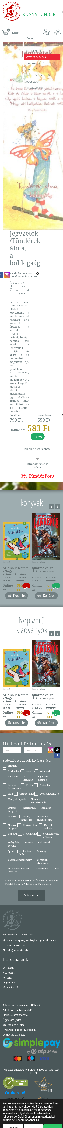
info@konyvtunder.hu (19, 950)
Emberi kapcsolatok (14, 786)
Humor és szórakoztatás (38, 801)
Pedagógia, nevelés (14, 844)
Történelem (42, 868)
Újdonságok (33, 51)
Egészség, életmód (43, 778)
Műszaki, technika (49, 826)
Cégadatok (9, 982)
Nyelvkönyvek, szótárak (51, 835)
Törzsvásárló (34, 88)
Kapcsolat (32, 81)
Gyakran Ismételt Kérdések (19, 1029)
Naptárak (13, 833)
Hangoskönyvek (17, 799)
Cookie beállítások (14, 1034)
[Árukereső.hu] (16, 1083)
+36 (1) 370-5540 (16, 945)
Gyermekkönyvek (49, 793)
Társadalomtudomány (20, 859)
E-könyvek (28, 778)
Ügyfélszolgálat (12, 1020)
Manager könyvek (13, 826)
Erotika (30, 785)
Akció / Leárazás (35, 57)
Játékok (12, 816)
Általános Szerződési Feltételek (21, 1005)
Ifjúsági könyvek (12, 809)
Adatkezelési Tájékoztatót (37, 883)
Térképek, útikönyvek (43, 861)
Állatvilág (13, 776)
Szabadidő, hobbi (25, 853)
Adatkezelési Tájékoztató (17, 1010)
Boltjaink (8, 967)
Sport (11, 851)
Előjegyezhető (35, 63)
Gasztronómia (26, 793)
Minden (12, 765)
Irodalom (46, 807)
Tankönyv (42, 851)
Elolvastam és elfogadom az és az (31, 882)
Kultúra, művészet (26, 818)
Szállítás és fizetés (37, 75)
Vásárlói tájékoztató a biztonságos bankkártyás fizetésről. (31, 1071)
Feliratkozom (31, 895)
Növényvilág (30, 833)
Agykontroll (14, 771)
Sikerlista (31, 69)
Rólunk (7, 977)
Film (10, 793)
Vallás (56, 868)
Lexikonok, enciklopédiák (44, 818)
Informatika (29, 807)
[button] (12, 31)
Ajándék (30, 44)
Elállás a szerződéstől (16, 1015)
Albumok (45, 771)
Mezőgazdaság (31, 825)
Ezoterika (44, 785)
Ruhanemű (44, 842)
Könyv (29, 38)
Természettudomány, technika (19, 870)
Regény (29, 842)
